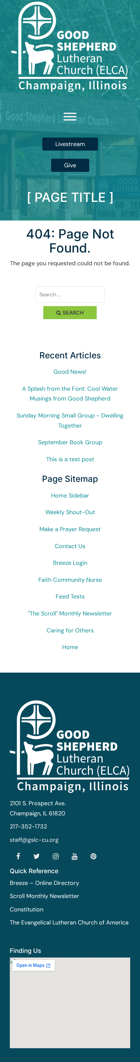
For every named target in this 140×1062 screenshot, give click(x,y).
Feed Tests (70, 596)
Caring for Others (70, 630)
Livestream (70, 144)
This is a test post (70, 459)
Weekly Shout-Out (70, 512)
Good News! (70, 372)
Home (70, 647)
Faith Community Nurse (70, 580)
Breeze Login (70, 563)
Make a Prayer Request (70, 529)
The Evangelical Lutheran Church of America (69, 922)
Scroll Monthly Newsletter (44, 896)
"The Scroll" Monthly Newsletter (70, 613)
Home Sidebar (70, 495)
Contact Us (70, 546)
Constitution (26, 909)
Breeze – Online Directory (44, 883)
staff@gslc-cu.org (34, 840)
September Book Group (70, 442)
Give (70, 165)
